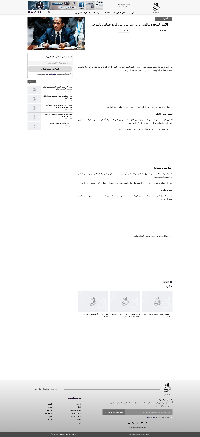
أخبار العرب (163, 19)
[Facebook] (40, 12)
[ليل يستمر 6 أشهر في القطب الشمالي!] (34, 126)
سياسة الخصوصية (51, 74)
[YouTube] (129, 424)
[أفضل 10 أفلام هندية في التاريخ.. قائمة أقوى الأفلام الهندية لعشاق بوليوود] (34, 108)
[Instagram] (37, 12)
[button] (49, 12)
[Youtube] (29, 12)
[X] (31, 12)
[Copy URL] (123, 47)
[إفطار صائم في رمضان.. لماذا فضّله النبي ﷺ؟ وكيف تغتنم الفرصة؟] (34, 117)
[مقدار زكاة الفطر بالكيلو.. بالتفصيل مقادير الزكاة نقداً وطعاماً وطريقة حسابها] (34, 90)
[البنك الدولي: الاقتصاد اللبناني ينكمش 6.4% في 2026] (157, 301)
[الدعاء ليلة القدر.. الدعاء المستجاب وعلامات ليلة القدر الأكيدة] (34, 99)
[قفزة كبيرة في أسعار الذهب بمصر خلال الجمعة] (93, 301)
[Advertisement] (125, 89)
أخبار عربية (166, 282)
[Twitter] (133, 424)
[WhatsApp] (143, 47)
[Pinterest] (150, 47)
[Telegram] (130, 47)
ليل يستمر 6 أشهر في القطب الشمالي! (60, 123)
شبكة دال (162, 30)
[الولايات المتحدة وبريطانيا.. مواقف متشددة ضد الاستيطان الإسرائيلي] (125, 301)
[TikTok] (34, 12)
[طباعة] (137, 47)
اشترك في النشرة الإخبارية (50, 69)
